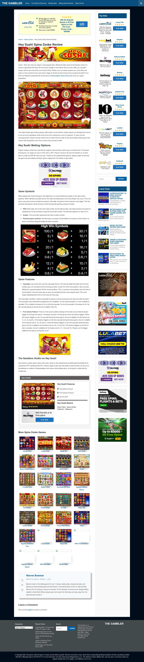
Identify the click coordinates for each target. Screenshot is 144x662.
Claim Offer (81, 24)
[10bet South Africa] (105, 109)
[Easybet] (105, 41)
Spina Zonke (79, 3)
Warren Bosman (35, 575)
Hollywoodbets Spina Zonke (59, 75)
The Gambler (12, 3)
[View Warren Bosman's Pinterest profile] (22, 585)
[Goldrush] (105, 163)
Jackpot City (119, 91)
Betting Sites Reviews (66, 3)
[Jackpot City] (105, 93)
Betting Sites (52, 3)
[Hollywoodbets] (105, 60)
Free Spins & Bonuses (39, 3)
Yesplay (119, 143)
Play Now (44, 420)
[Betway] (105, 76)
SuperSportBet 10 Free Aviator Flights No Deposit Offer (118, 196)
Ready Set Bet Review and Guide (117, 226)
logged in (30, 609)
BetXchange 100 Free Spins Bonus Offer (117, 255)
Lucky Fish (28, 27)
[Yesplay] (105, 146)
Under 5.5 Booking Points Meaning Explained (118, 241)
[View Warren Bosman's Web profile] (22, 590)
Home (27, 3)
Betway (119, 72)
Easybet (120, 39)
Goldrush (119, 161)
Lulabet (119, 128)
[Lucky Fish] (105, 23)
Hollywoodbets (119, 57)
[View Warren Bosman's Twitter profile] (22, 580)
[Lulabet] (105, 129)
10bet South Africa (119, 106)
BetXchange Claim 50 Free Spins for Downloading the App (118, 212)
